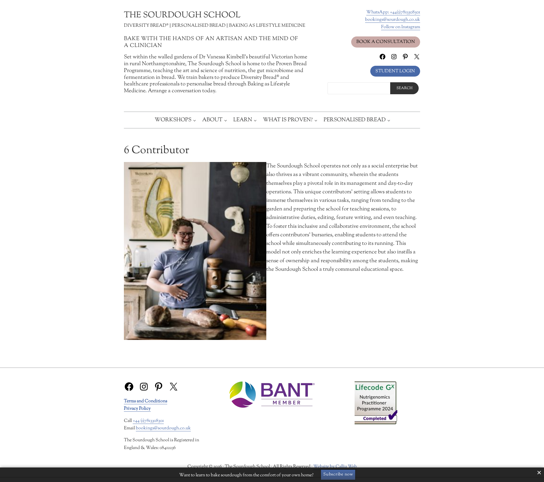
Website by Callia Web (335, 466)
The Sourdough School (182, 15)
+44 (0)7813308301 (148, 420)
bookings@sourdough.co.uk (392, 19)
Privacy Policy (137, 408)
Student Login (395, 71)
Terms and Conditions (145, 401)
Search (404, 88)
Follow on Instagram (400, 27)
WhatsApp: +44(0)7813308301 (393, 12)
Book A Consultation (385, 41)
